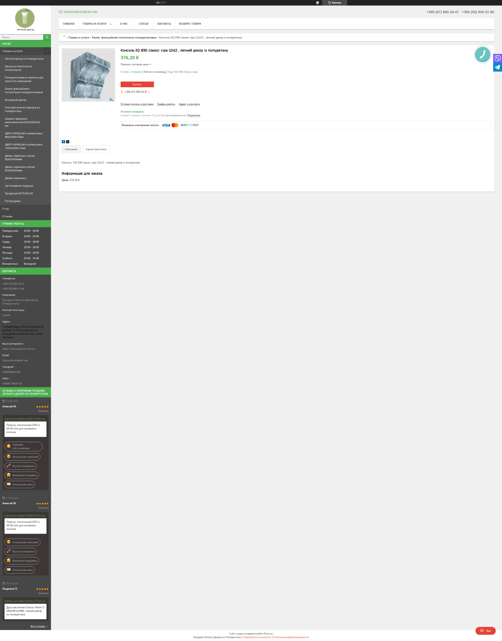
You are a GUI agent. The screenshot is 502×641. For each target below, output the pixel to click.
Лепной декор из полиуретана (24, 58)
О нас (5, 208)
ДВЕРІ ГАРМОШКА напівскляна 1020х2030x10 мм (23, 146)
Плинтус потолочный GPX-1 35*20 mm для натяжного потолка (23, 429)
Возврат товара (190, 23)
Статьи (143, 23)
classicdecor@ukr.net (15, 360)
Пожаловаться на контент (256, 637)
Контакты (164, 23)
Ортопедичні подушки (19, 185)
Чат (488, 630)
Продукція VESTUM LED (19, 193)
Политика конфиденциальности (291, 637)
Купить (137, 84)
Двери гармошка (15, 178)
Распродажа (12, 201)
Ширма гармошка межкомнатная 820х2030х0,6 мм (22, 122)
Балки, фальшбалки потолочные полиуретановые (24, 90)
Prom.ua (268, 633)
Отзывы (7, 216)
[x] (67, 142)
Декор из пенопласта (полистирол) (18, 68)
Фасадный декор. (16, 100)
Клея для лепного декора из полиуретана (22, 109)
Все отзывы (38, 626)
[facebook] (63, 142)
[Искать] (47, 37)
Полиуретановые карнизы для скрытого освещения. (24, 79)
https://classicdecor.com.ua (18, 348)
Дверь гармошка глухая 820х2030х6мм (20, 157)
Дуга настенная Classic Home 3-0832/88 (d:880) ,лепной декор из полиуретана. (25, 611)
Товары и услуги (12, 51)
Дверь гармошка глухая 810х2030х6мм (20, 168)
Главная (68, 23)
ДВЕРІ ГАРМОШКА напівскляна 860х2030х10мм (23, 135)
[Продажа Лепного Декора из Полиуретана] (25, 18)
